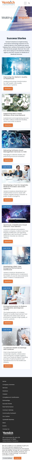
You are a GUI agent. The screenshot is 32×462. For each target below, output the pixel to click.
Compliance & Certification (11, 397)
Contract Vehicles (8, 410)
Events (4, 426)
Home (4, 381)
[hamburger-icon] (25, 3)
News (4, 423)
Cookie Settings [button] (7, 458)
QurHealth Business (8, 419)
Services (5, 388)
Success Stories (7, 404)
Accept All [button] (17, 458)
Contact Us (6, 429)
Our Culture (6, 416)
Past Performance (8, 407)
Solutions (5, 391)
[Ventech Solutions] (8, 3)
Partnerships (6, 400)
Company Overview (8, 384)
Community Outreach (9, 413)
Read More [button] (8, 88)
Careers (5, 394)
